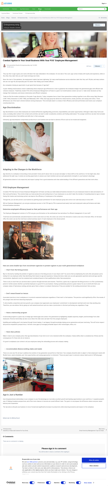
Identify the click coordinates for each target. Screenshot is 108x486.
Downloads (48, 9)
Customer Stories (17, 13)
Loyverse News (6, 13)
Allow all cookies (94, 460)
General (18, 27)
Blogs (40, 9)
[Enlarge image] (28, 141)
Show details (88, 482)
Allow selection (93, 465)
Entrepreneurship (30, 13)
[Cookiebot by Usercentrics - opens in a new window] (11, 482)
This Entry (98, 9)
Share (89, 66)
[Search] (105, 9)
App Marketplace (24, 9)
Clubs (33, 9)
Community (6, 9)
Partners (14, 9)
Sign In (104, 3)
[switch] (48, 482)
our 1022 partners (32, 462)
